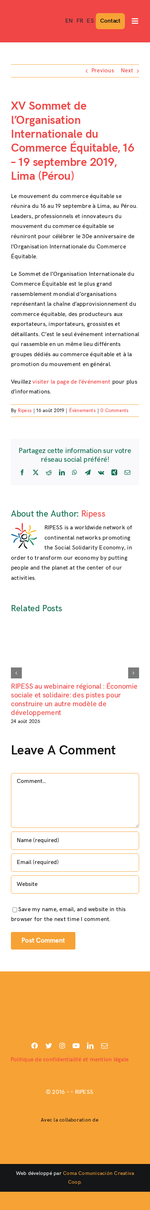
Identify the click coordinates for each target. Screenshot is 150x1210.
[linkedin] (90, 1045)
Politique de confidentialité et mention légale (70, 1059)
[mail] (104, 1045)
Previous (102, 70)
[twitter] (49, 1045)
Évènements (82, 411)
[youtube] (76, 1045)
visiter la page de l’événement (71, 381)
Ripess (25, 411)
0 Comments (114, 411)
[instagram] (62, 1045)
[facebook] (34, 1045)
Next (127, 70)
